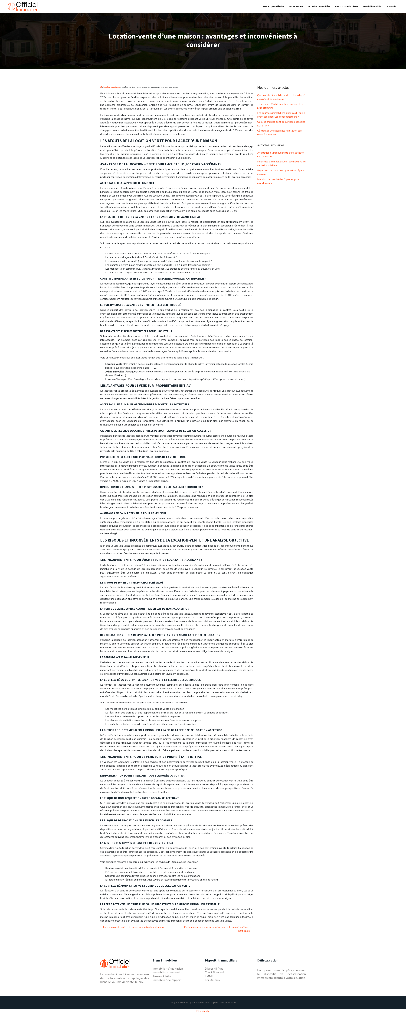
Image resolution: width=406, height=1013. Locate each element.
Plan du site (203, 1011)
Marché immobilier (373, 6)
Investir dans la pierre (346, 6)
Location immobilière (319, 6)
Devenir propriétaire (273, 6)
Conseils (391, 6)
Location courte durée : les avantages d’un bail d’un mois (134, 927)
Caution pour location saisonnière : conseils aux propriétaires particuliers (217, 929)
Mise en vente (296, 6)
